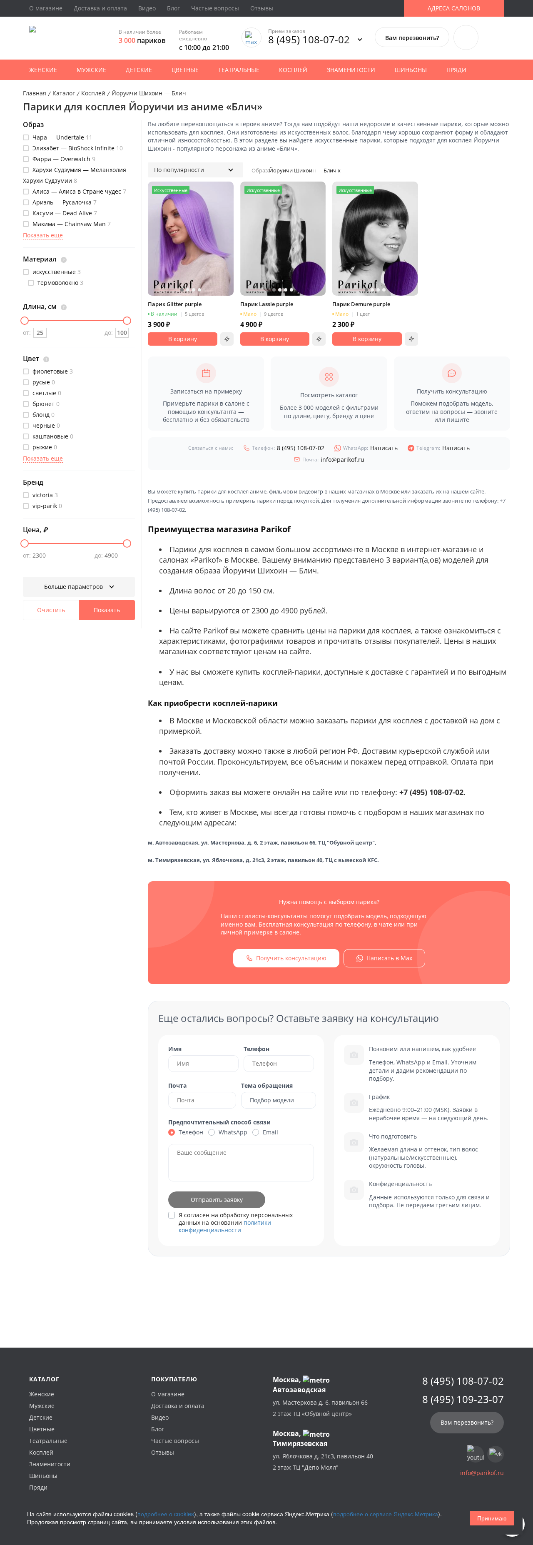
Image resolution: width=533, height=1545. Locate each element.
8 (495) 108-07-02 (309, 39)
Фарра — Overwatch (63, 159)
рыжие (44, 447)
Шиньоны (411, 70)
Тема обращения (267, 1085)
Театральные (238, 70)
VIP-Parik (46, 506)
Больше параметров (74, 587)
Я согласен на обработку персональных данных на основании (236, 1222)
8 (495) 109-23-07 (463, 1399)
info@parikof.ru (333, 460)
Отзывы (261, 8)
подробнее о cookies (165, 1514)
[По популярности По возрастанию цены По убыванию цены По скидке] (195, 169)
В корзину (182, 339)
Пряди (456, 70)
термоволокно (59, 283)
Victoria (44, 495)
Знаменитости (351, 70)
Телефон (256, 1049)
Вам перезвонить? (412, 38)
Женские (43, 70)
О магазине (45, 8)
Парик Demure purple (361, 304)
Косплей (293, 70)
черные (45, 425)
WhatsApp (233, 1132)
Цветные (185, 70)
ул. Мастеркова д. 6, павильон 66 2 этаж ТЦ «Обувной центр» (320, 1408)
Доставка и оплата (100, 8)
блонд (43, 415)
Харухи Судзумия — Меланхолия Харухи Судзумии (74, 175)
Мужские (91, 70)
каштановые (52, 436)
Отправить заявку (217, 1200)
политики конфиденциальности (225, 1226)
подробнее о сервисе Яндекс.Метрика (385, 1514)
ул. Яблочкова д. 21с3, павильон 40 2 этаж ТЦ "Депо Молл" (323, 1461)
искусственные (56, 272)
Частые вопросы (215, 8)
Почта (177, 1085)
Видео (147, 8)
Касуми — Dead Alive (64, 213)
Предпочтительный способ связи (219, 1122)
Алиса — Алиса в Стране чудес (78, 191)
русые (43, 382)
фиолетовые (52, 371)
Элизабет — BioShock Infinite (77, 148)
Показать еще (43, 235)
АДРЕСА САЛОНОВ (454, 8)
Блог (173, 8)
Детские (139, 70)
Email (270, 1132)
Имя (175, 1049)
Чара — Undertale (61, 137)
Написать (370, 448)
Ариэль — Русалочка (64, 202)
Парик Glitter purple (175, 304)
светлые (46, 393)
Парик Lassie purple (266, 304)
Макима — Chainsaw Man (71, 224)
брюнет (45, 404)
